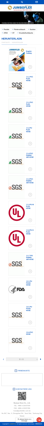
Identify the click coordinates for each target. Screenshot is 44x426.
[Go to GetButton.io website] (39, 424)
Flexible (6, 29)
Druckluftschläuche (26, 33)
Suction (32, 29)
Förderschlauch (19, 29)
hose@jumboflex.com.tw (22, 411)
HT (13, 33)
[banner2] (22, 17)
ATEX (6, 33)
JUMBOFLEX (22, 8)
